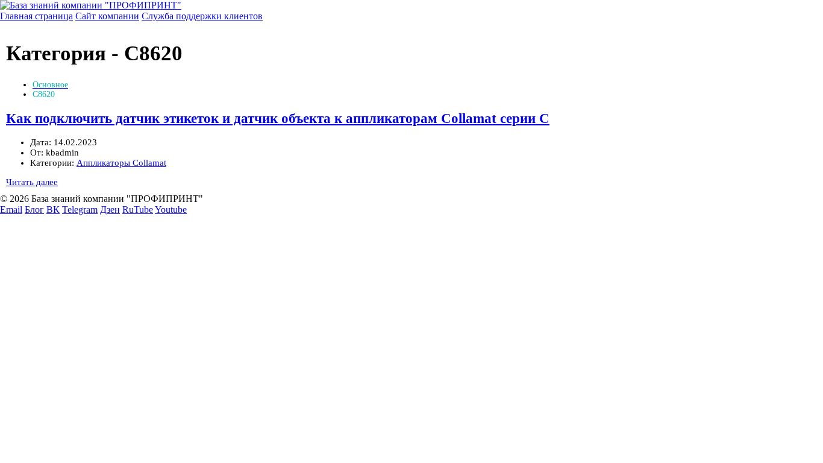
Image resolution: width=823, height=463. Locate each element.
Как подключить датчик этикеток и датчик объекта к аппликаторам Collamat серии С (277, 118)
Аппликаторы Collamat (121, 163)
